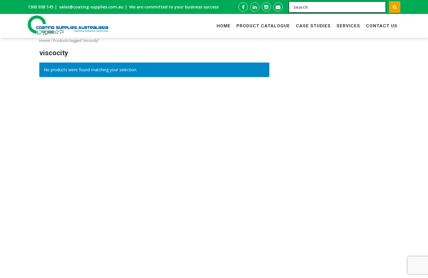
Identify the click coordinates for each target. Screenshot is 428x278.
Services (348, 25)
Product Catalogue (263, 25)
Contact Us (381, 25)
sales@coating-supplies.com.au (91, 7)
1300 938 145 (40, 7)
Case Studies (313, 25)
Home (224, 25)
